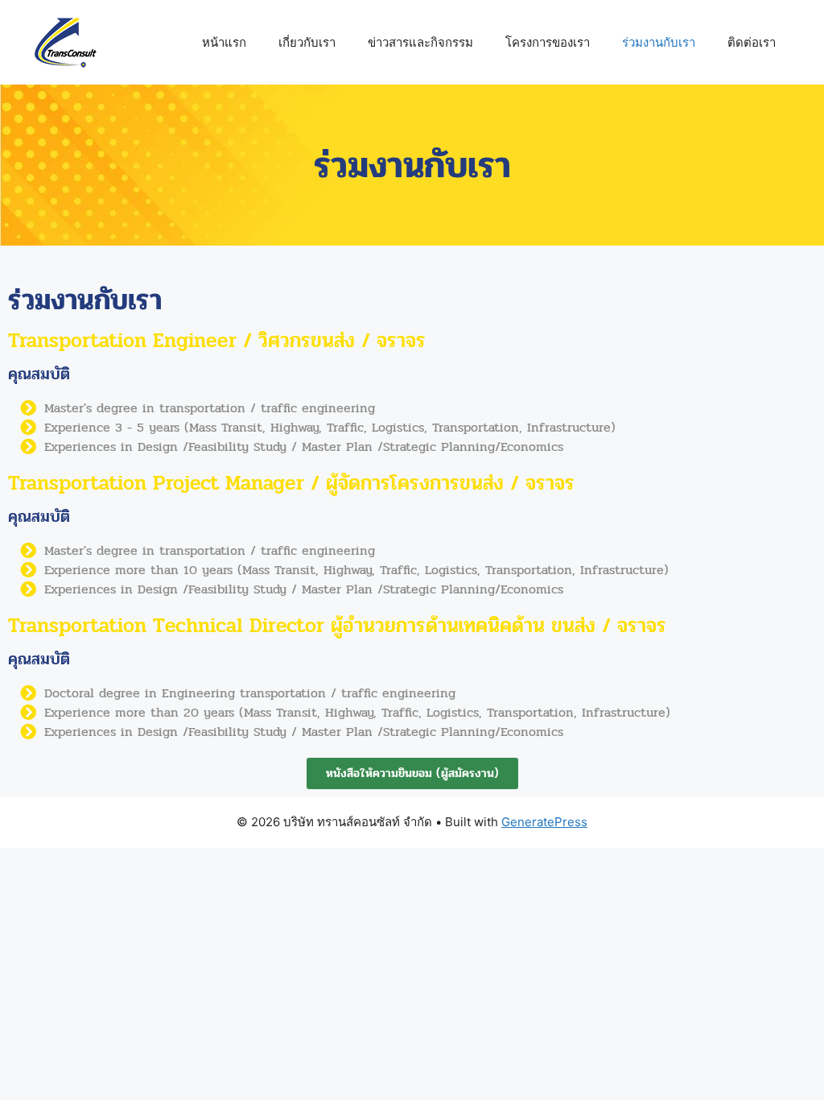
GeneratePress (544, 821)
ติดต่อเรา (751, 42)
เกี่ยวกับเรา (307, 42)
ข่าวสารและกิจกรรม (420, 42)
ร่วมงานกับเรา (658, 42)
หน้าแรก (224, 42)
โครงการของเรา (547, 42)
